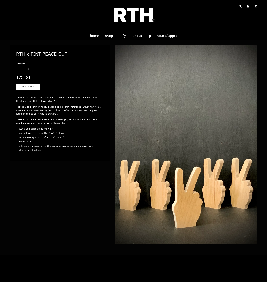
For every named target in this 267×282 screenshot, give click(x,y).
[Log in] (248, 6)
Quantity (20, 64)
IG (149, 36)
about (137, 36)
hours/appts (167, 36)
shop (109, 36)
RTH (12, 275)
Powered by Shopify (25, 275)
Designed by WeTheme (46, 275)
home (94, 36)
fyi (125, 36)
